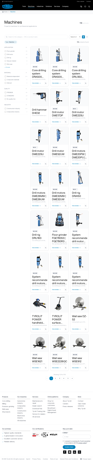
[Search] (89, 6)
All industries (21, 420)
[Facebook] (65, 452)
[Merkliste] (85, 6)
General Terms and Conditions (69, 459)
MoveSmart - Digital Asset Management (52, 410)
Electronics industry (21, 417)
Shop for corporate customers (51, 403)
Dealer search (37, 406)
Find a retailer (80, 1)
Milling (4, 404)
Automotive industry (21, 402)
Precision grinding (8, 406)
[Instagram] (79, 452)
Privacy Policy (36, 459)
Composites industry (21, 407)
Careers (65, 404)
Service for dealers (38, 414)
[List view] (86, 36)
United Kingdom (8, 1)
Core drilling (6, 401)
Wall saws (5, 409)
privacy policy (82, 443)
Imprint (28, 459)
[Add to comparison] (45, 83)
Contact (88, 1)
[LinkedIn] (75, 452)
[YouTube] (70, 452)
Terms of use (54, 459)
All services (36, 417)
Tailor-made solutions (82, 405)
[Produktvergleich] (81, 6)
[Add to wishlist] (45, 49)
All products (6, 412)
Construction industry (21, 412)
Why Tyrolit (81, 409)
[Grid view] (83, 36)
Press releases (68, 406)
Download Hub (37, 409)
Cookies (45, 459)
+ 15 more (7, 67)
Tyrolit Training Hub (38, 411)
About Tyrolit (67, 401)
